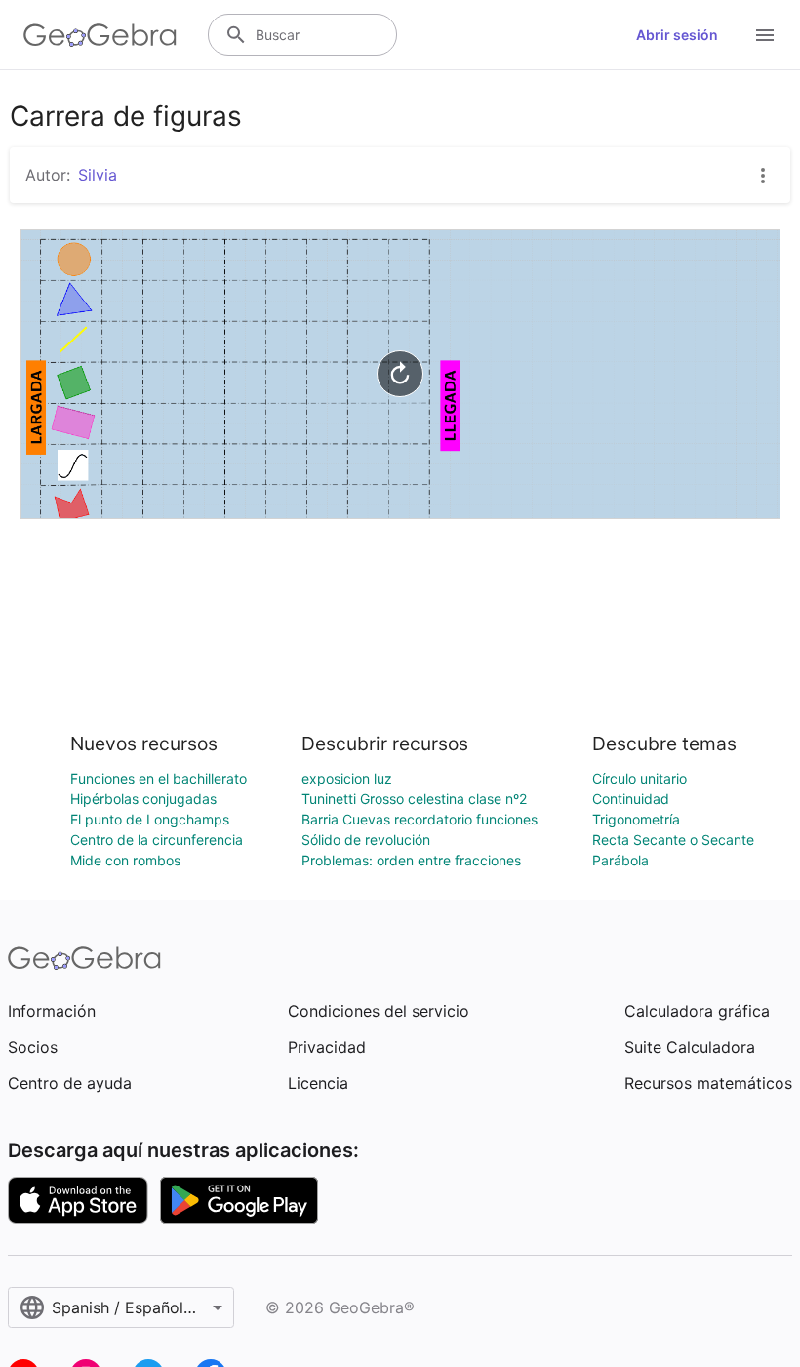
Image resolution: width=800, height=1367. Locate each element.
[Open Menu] (765, 35)
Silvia (97, 174)
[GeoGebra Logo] (100, 35)
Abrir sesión (677, 34)
